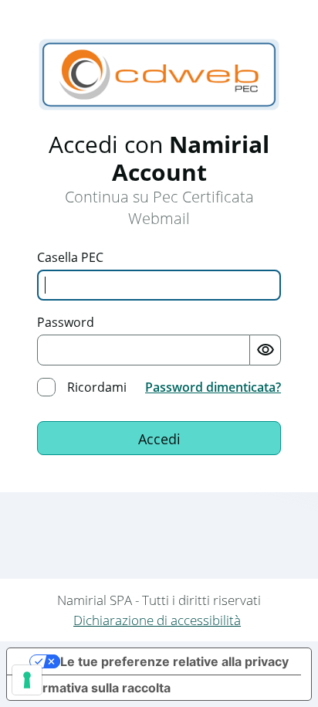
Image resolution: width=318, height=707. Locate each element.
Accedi (159, 439)
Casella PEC (70, 257)
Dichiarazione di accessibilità (157, 620)
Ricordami (97, 387)
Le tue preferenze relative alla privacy (174, 661)
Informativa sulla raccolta (95, 687)
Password (65, 322)
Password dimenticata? (213, 387)
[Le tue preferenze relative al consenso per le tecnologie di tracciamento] (27, 680)
